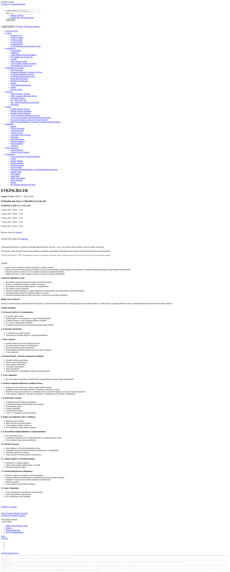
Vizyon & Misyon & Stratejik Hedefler (25, 156)
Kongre (13, 126)
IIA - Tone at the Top (18, 100)
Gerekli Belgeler (17, 44)
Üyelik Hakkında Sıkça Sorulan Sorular (26, 46)
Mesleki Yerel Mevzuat (19, 81)
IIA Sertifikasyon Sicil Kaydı (21, 57)
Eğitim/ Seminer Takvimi (20, 109)
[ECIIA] (4, 539)
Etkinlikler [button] (10, 124)
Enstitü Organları (17, 163)
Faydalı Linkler (16, 89)
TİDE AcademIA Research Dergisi (24, 96)
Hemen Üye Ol (16, 35)
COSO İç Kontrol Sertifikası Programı (25, 115)
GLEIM (14, 59)
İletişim (13, 182)
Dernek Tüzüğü (17, 161)
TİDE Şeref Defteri (18, 178)
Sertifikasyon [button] (11, 48)
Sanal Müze (15, 176)
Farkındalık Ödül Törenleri (21, 135)
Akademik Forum (17, 131)
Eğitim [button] (8, 107)
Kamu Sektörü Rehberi (19, 79)
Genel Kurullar (16, 167)
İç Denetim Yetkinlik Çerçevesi (22, 74)
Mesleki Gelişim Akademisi (21, 111)
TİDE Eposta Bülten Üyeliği (16, 526)
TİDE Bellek (15, 174)
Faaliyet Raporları (17, 165)
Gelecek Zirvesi (17, 133)
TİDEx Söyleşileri (17, 128)
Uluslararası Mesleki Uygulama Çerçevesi (26, 72)
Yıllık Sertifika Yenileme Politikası (24, 55)
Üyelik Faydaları (17, 38)
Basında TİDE (16, 172)
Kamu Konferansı (17, 139)
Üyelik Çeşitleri (16, 40)
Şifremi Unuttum (17, 15)
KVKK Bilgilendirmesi (14, 532)
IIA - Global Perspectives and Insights (25, 102)
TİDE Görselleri (17, 180)
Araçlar (13, 83)
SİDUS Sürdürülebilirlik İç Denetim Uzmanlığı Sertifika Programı (35, 122)
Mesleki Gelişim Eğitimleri (21, 113)
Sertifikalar (15, 53)
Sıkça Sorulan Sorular (19, 61)
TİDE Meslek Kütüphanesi (21, 85)
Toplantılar (15, 137)
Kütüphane (15, 105)
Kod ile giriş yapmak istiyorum (22, 18)
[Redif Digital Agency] (10, 553)
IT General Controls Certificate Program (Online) (29, 120)
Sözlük (13, 87)
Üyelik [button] (8, 33)
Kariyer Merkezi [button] (12, 148)
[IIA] (3, 536)
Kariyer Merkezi (17, 150)
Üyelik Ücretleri (17, 42)
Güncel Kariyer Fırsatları (20, 152)
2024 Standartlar (17, 70)
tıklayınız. (24, 239)
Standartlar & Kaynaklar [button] (15, 68)
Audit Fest (14, 146)
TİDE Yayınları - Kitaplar (20, 94)
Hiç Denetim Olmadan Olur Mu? (23, 185)
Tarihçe (13, 159)
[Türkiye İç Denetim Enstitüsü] (13, 4)
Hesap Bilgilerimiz (13, 530)
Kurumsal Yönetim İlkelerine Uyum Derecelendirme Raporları (34, 169)
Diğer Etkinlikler (17, 144)
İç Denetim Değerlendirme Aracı (23, 76)
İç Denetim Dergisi (18, 98)
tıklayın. (19, 232)
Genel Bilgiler (16, 51)
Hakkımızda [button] (10, 154)
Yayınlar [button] (9, 92)
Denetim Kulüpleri (18, 141)
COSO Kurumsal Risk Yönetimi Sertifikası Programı (31, 118)
